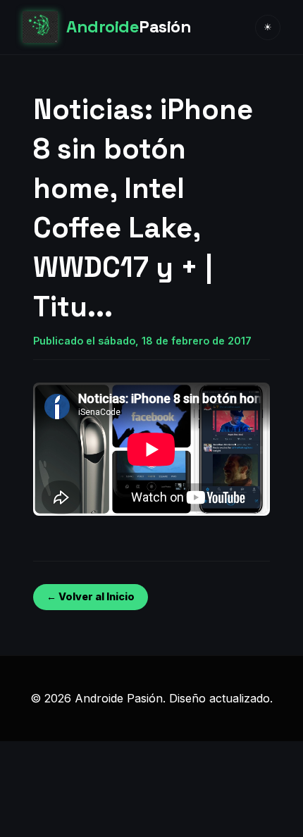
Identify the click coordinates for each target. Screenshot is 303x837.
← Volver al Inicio (91, 596)
